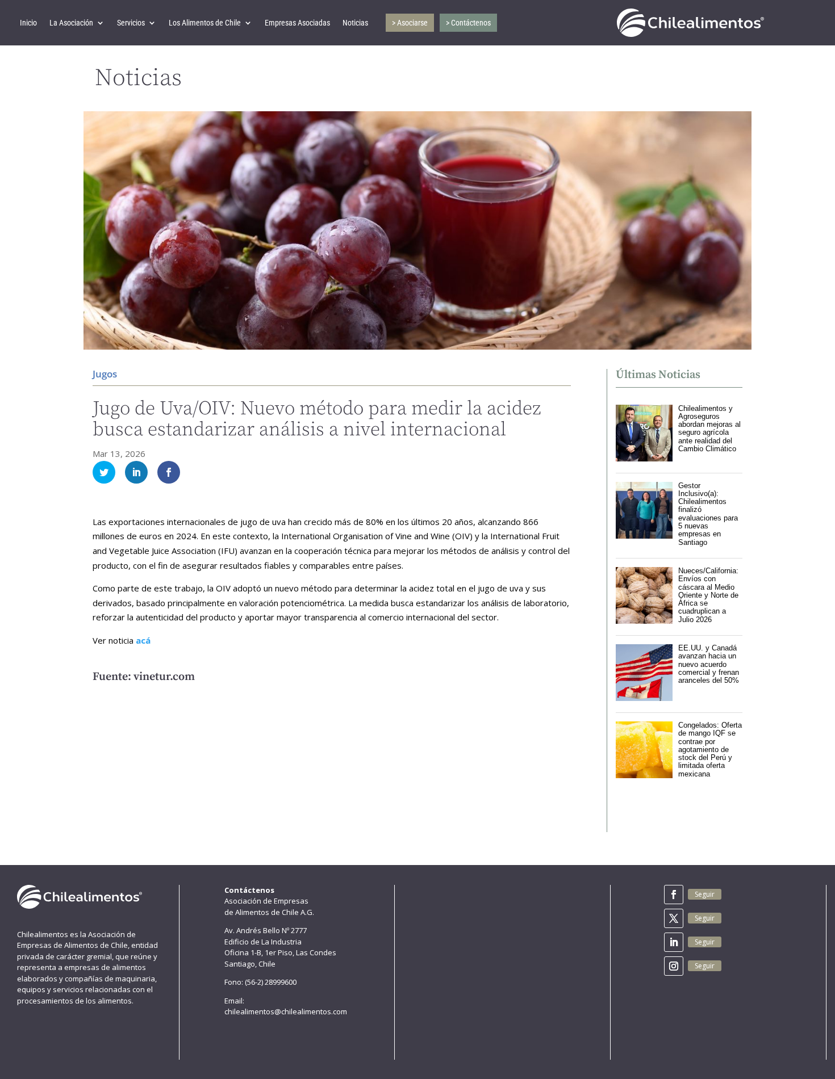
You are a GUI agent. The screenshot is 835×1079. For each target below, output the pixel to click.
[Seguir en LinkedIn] (673, 942)
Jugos (105, 373)
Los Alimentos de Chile (205, 22)
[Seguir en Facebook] (673, 894)
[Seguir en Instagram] (673, 966)
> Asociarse (410, 22)
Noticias (355, 22)
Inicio (28, 22)
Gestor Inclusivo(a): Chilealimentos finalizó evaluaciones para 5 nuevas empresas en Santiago (708, 514)
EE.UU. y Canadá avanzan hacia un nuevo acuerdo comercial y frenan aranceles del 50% (708, 664)
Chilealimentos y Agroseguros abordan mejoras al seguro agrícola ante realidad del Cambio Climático (709, 428)
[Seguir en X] (673, 918)
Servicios (131, 22)
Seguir (705, 894)
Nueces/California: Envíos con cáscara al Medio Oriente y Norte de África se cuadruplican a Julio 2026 (708, 595)
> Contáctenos (468, 22)
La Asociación (71, 22)
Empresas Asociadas (297, 22)
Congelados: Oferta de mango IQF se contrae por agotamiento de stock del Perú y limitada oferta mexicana (710, 749)
